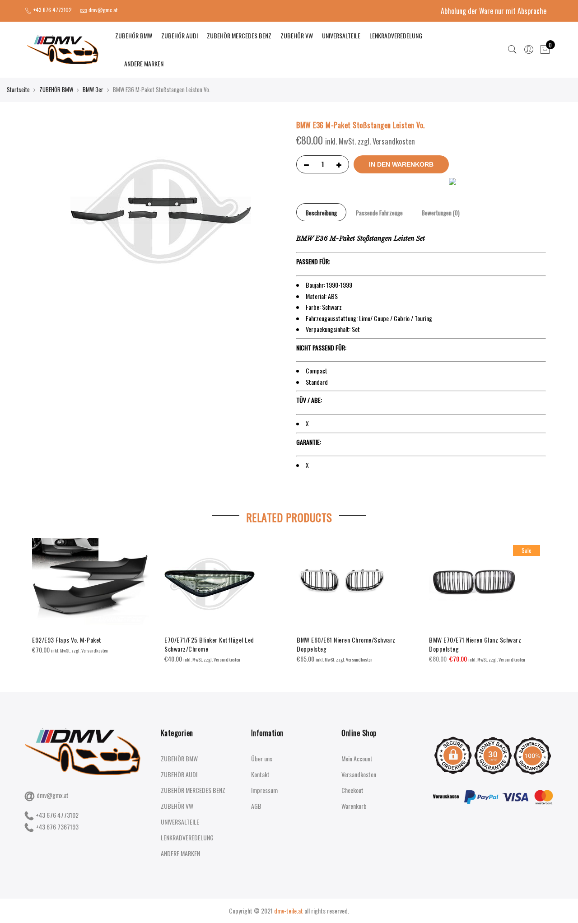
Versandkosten (358, 774)
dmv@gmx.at (53, 795)
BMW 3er (93, 89)
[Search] (512, 49)
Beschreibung (321, 212)
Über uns (261, 758)
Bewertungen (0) (441, 212)
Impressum (264, 790)
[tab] (321, 212)
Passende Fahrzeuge (379, 212)
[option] (91, 596)
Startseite (18, 89)
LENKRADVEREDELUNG (395, 35)
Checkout (352, 790)
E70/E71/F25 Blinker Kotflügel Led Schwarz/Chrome (209, 644)
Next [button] (537, 594)
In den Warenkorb (401, 164)
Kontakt (260, 774)
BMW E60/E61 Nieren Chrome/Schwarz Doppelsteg (346, 644)
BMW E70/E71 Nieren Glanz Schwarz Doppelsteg (475, 644)
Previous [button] (40, 594)
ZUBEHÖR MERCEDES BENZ (239, 35)
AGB (256, 806)
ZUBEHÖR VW (296, 35)
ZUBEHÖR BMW (133, 35)
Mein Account (357, 758)
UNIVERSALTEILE (341, 35)
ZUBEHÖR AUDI (179, 35)
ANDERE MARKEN (143, 63)
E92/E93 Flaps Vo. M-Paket (67, 639)
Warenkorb (354, 806)
